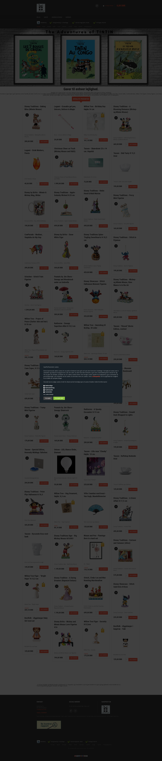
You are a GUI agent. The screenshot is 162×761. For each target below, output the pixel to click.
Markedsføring (49, 388)
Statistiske (48, 392)
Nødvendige (49, 385)
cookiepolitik (96, 376)
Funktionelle (49, 390)
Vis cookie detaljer (48, 394)
